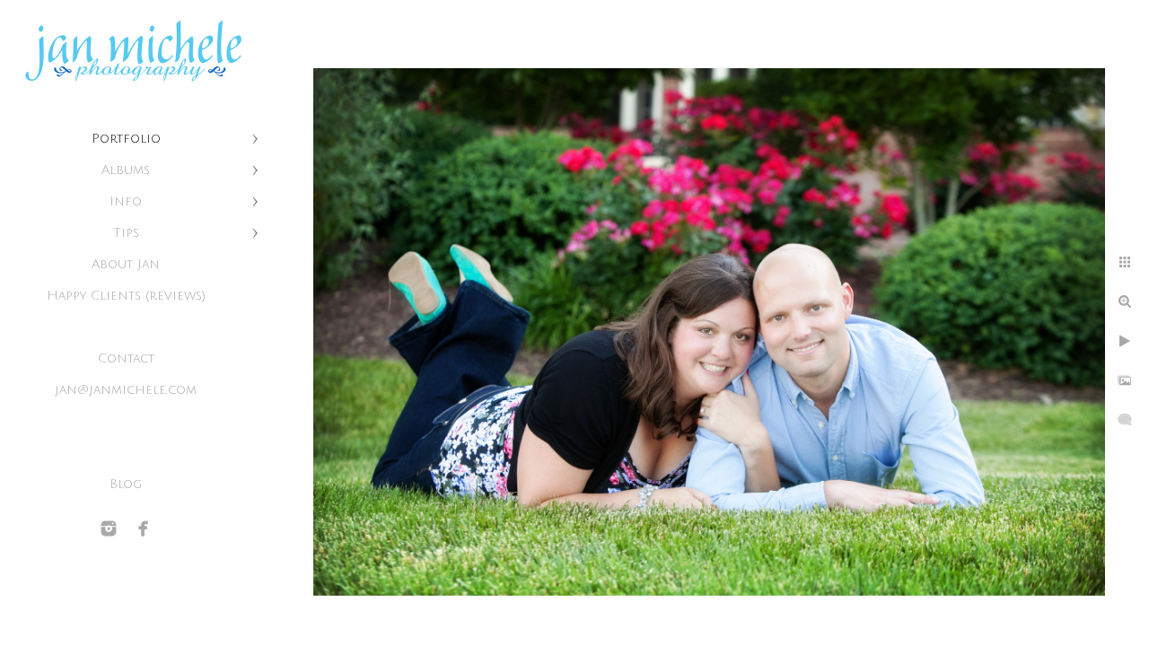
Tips (126, 233)
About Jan (126, 264)
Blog (126, 484)
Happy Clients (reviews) (126, 295)
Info (126, 201)
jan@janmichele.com (126, 390)
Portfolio (126, 138)
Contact (126, 358)
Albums (125, 170)
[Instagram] (108, 528)
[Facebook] (143, 528)
